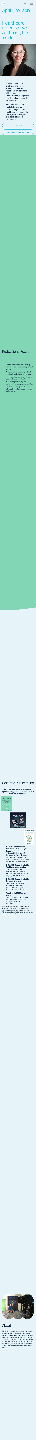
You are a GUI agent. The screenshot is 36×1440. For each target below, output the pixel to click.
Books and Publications (18, 132)
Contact (18, 126)
